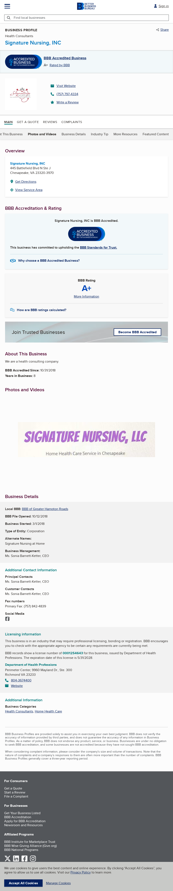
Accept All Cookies (23, 883)
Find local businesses (29, 17)
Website (17, 686)
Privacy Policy (80, 872)
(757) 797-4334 (67, 94)
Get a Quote (28, 122)
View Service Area (28, 190)
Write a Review (68, 102)
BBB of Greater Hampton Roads (45, 508)
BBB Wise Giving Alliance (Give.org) (30, 845)
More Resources (125, 134)
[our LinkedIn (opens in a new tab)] (16, 860)
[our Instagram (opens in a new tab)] (33, 860)
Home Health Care (48, 711)
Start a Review (14, 792)
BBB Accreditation (17, 817)
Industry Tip (99, 134)
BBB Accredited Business (65, 58)
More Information (86, 296)
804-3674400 (21, 680)
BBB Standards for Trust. (98, 247)
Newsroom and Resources (23, 825)
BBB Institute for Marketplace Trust (29, 841)
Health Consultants (19, 711)
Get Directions (25, 182)
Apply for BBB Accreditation (25, 821)
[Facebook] (7, 619)
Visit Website (66, 86)
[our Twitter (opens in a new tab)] (7, 860)
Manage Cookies (58, 883)
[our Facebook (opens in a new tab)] (24, 860)
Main (8, 122)
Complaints (71, 122)
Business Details (74, 134)
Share (164, 29)
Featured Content (156, 134)
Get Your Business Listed (22, 813)
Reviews (50, 122)
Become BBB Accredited (137, 332)
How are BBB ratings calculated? (41, 309)
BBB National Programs (21, 849)
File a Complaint (16, 796)
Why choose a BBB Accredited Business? (49, 260)
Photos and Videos (42, 134)
